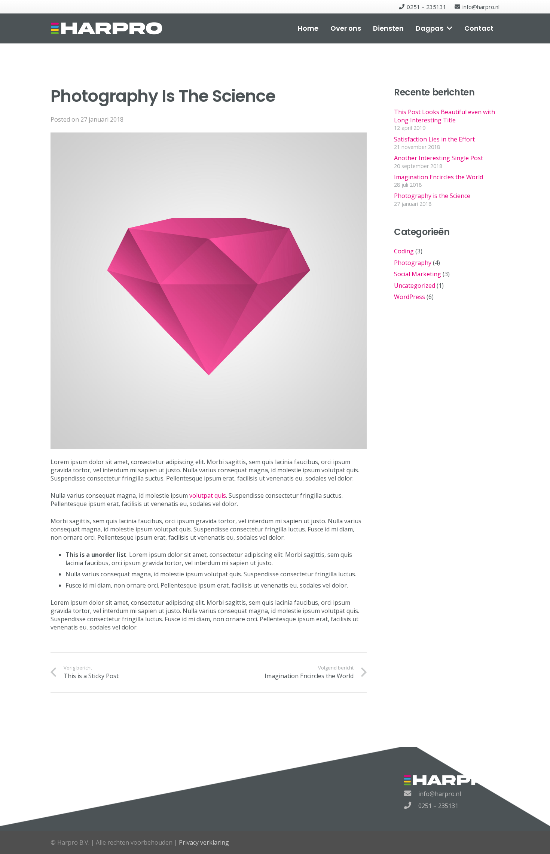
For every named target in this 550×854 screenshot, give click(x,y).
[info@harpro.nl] (411, 794)
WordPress (409, 297)
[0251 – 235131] (411, 806)
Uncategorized (414, 285)
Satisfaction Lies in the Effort (434, 139)
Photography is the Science (432, 196)
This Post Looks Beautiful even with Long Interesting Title (444, 116)
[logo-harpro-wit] (106, 28)
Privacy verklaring (204, 842)
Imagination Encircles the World (438, 177)
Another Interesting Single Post (438, 158)
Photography (412, 263)
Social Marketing (417, 274)
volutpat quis (207, 495)
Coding (404, 251)
